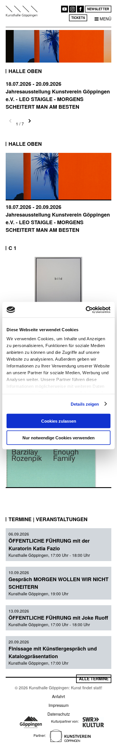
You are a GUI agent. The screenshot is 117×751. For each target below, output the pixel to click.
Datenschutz (58, 714)
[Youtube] (64, 9)
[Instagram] (72, 9)
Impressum (59, 705)
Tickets (78, 17)
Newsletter (98, 9)
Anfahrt (58, 696)
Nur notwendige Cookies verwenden (58, 437)
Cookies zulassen (58, 421)
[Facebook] (80, 9)
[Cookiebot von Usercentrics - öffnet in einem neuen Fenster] (85, 309)
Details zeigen (85, 403)
